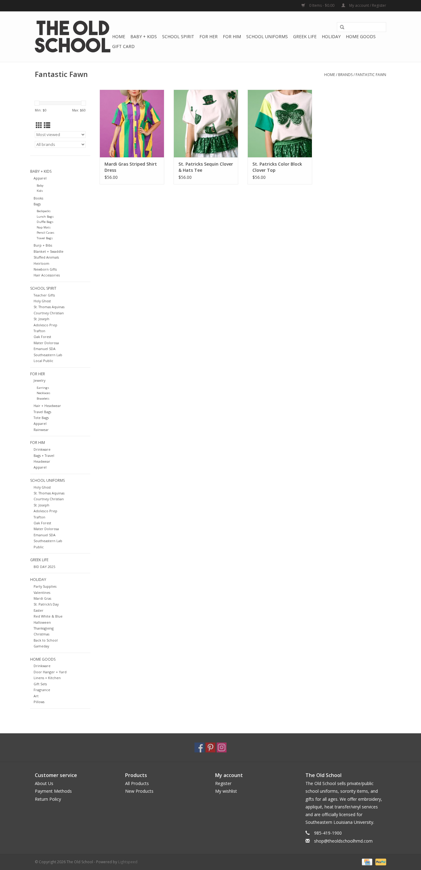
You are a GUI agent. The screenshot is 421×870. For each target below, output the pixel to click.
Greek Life (305, 36)
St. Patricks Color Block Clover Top (277, 167)
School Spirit (178, 36)
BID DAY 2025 (44, 566)
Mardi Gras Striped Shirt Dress (130, 167)
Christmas (41, 634)
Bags (37, 204)
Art (36, 696)
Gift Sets (40, 684)
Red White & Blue (48, 616)
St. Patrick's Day (46, 604)
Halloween (42, 622)
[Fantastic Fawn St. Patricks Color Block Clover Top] (279, 123)
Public (39, 547)
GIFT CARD (123, 46)
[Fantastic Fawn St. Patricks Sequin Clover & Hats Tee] (206, 123)
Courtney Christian (49, 313)
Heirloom (41, 263)
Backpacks (44, 211)
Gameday (41, 646)
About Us (44, 783)
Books (38, 198)
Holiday (331, 36)
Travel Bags (45, 238)
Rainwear (41, 429)
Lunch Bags (45, 217)
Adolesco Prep (45, 325)
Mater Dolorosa (46, 342)
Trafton (39, 330)
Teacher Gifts (44, 295)
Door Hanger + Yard (50, 672)
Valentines (42, 592)
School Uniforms (267, 36)
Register (223, 783)
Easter (38, 610)
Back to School (46, 640)
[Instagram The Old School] (222, 747)
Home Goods (361, 36)
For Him (232, 36)
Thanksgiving (44, 628)
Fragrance (42, 689)
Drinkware (42, 449)
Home (118, 36)
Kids (40, 191)
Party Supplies (45, 586)
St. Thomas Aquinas (49, 306)
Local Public (43, 360)
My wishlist (226, 791)
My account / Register (367, 5)
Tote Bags (41, 417)
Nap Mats (44, 227)
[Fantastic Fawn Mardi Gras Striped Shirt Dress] (132, 123)
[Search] (342, 27)
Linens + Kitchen (47, 677)
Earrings (43, 388)
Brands (345, 74)
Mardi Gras (42, 598)
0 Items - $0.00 (321, 5)
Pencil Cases (45, 233)
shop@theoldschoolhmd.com (343, 841)
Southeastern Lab (48, 354)
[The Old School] (72, 37)
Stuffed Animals (46, 257)
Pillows (39, 701)
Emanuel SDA (44, 348)
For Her (208, 36)
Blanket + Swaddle (48, 251)
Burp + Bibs (43, 245)
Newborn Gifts (45, 269)
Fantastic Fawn (371, 74)
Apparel (40, 178)
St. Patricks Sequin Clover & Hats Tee (205, 167)
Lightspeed (127, 861)
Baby (40, 185)
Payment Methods (53, 791)
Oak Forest (42, 336)
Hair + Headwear (47, 405)
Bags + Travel (44, 455)
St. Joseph (41, 318)
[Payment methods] (366, 861)
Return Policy (48, 799)
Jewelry (39, 380)
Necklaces (43, 393)
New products (139, 791)
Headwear (42, 461)
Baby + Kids (143, 36)
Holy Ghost (42, 301)
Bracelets (43, 399)
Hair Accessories (47, 275)
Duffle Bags (45, 222)
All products (137, 783)
